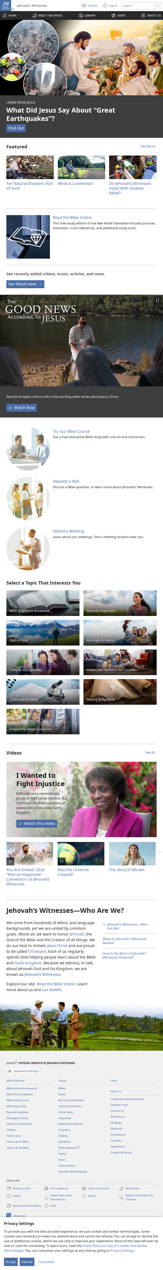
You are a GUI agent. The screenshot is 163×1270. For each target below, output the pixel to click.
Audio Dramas (66, 1165)
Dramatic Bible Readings (72, 1171)
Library (62, 1080)
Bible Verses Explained (19, 1094)
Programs (64, 1130)
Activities (116, 1140)
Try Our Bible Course (71, 431)
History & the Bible (17, 1147)
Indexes (63, 1136)
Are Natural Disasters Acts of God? (29, 186)
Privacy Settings (122, 1250)
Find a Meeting (56, 1189)
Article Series (65, 1112)
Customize (46, 1262)
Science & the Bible (17, 1141)
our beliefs (51, 989)
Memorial (116, 1128)
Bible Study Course (17, 1100)
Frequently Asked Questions (127, 1099)
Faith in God (13, 1136)
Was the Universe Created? (73, 872)
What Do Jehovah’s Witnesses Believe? (125, 941)
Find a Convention (96, 1189)
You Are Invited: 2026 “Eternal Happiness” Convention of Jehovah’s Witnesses (28, 877)
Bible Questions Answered (21, 1088)
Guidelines (64, 1141)
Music (61, 1159)
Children (11, 1130)
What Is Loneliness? (75, 183)
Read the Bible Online (72, 217)
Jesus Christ (57, 945)
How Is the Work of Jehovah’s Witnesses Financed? (125, 955)
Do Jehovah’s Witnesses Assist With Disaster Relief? (130, 188)
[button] (47, 15)
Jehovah (77, 934)
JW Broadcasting (69, 1147)
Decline (27, 1262)
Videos (62, 1153)
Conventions (118, 1134)
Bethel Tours (118, 1116)
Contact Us (117, 1110)
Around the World (121, 1152)
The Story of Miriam (127, 869)
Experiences (118, 1146)
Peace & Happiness (17, 1112)
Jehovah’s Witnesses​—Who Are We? (127, 926)
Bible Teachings (15, 1080)
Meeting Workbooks (70, 1124)
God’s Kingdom (28, 963)
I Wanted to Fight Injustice (40, 779)
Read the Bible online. (56, 984)
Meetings (116, 1122)
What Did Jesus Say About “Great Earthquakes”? (60, 114)
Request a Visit (66, 481)
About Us (116, 1091)
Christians (37, 951)
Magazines (64, 1118)
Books (62, 1094)
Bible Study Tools (16, 1106)
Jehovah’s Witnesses (42, 974)
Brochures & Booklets (71, 1100)
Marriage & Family (17, 1118)
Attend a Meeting (68, 531)
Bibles (61, 1088)
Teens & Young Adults (19, 1124)
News (114, 1080)
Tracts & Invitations (69, 1106)
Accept (11, 1262)
